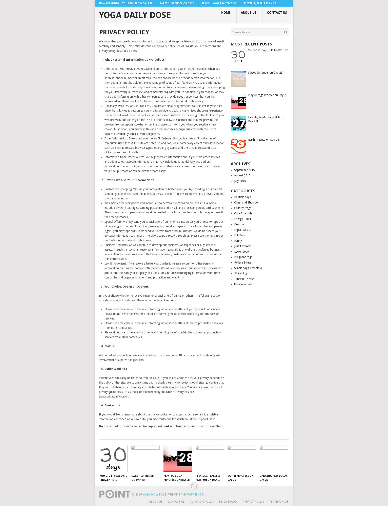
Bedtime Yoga (242, 197)
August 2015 (242, 175)
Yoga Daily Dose (135, 15)
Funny (238, 240)
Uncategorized (243, 284)
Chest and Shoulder (246, 202)
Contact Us (277, 13)
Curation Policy (202, 501)
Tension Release (244, 278)
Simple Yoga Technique (248, 268)
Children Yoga (242, 208)
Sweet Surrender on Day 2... (177, 3)
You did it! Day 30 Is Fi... (138, 3)
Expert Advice (242, 229)
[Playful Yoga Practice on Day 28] (177, 459)
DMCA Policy (228, 501)
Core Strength (243, 213)
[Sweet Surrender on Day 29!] (145, 459)
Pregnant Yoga (243, 257)
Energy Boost (242, 218)
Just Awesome (242, 246)
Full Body (240, 235)
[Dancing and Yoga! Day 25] (274, 459)
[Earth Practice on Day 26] (242, 459)
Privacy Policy (253, 501)
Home (225, 13)
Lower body (241, 251)
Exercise (239, 224)
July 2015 (240, 180)
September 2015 (244, 170)
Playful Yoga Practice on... (220, 3)
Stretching (240, 273)
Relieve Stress (242, 262)
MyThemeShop (192, 494)
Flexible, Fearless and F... (261, 3)
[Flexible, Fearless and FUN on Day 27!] (210, 459)
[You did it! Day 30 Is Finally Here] (113, 459)
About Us (248, 13)
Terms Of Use (279, 501)
